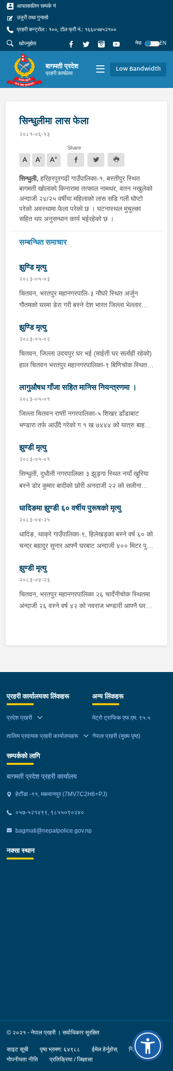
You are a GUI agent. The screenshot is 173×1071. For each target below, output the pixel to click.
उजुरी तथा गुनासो (31, 17)
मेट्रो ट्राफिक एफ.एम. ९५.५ (121, 717)
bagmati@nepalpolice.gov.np (53, 830)
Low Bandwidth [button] (138, 69)
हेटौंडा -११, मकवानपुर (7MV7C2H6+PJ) (60, 794)
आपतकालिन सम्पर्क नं (35, 5)
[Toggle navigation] (100, 70)
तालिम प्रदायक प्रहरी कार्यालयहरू (42, 736)
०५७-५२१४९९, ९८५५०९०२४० (49, 812)
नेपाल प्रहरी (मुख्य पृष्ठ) (116, 736)
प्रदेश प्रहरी (19, 717)
